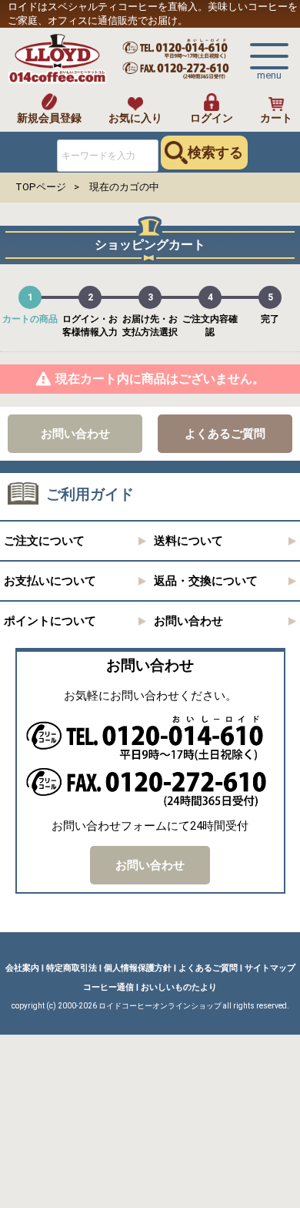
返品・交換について (206, 582)
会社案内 (22, 968)
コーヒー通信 (108, 987)
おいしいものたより (179, 987)
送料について (188, 542)
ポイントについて (50, 622)
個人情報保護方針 (138, 968)
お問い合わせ (75, 434)
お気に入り (135, 118)
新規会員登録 (49, 118)
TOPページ (40, 187)
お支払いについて (50, 582)
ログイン (211, 118)
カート (276, 118)
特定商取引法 (71, 968)
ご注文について (44, 542)
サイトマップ (270, 968)
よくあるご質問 (225, 434)
